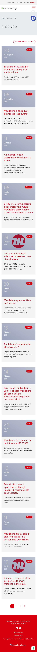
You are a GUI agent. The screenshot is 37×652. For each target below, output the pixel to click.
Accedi (32, 2)
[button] (33, 18)
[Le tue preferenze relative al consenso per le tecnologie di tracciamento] (33, 648)
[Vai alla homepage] (9, 9)
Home (3, 18)
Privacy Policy (18, 632)
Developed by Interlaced (10, 639)
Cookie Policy (18, 636)
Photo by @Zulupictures (26, 639)
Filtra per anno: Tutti (23, 42)
